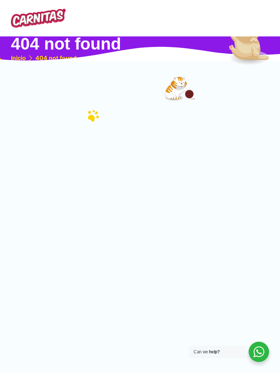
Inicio (18, 58)
